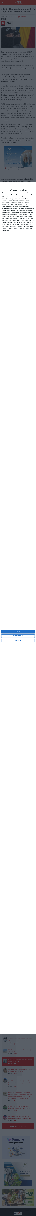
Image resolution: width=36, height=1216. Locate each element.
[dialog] (18, 608)
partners (11, 192)
